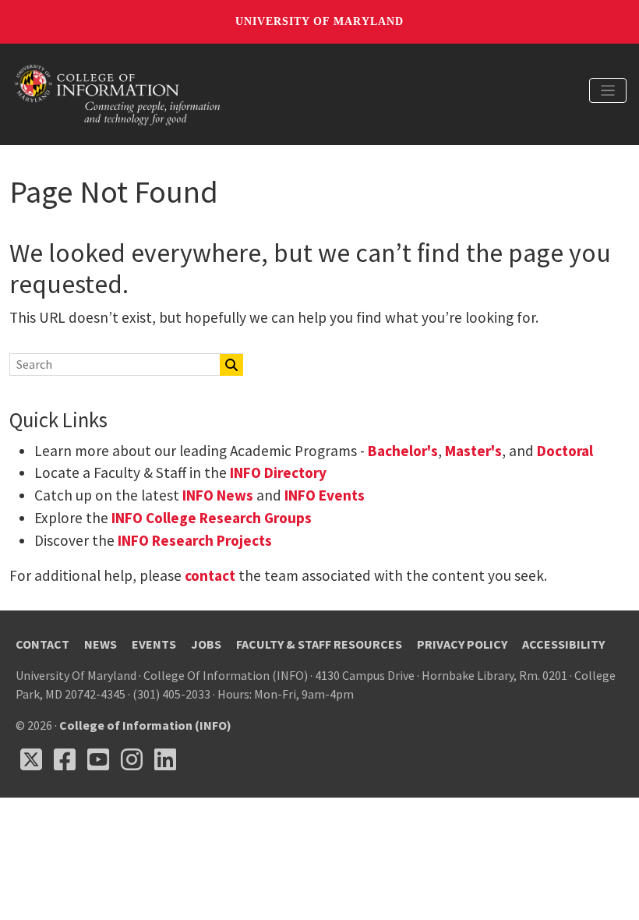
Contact (42, 644)
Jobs (206, 644)
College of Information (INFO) (145, 725)
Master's (473, 450)
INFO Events (324, 495)
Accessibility (563, 644)
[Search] (231, 365)
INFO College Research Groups (210, 517)
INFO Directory (278, 472)
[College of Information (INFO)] (117, 92)
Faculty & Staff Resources (319, 644)
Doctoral (565, 450)
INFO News (217, 495)
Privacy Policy (462, 644)
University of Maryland (319, 21)
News (100, 644)
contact (210, 575)
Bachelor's (403, 450)
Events (154, 644)
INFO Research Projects (195, 540)
